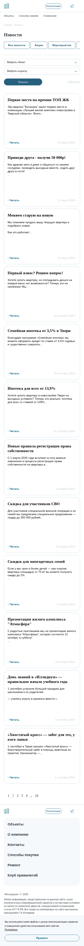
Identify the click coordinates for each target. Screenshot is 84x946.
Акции (39, 45)
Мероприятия (61, 45)
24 (36, 796)
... (31, 796)
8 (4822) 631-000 (77, 811)
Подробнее (11, 929)
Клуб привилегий (23, 875)
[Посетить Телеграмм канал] (72, 6)
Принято (42, 938)
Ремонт (14, 865)
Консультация (53, 6)
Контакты (16, 845)
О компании (18, 834)
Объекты (15, 824)
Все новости (16, 45)
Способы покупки (23, 855)
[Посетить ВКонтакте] (66, 6)
